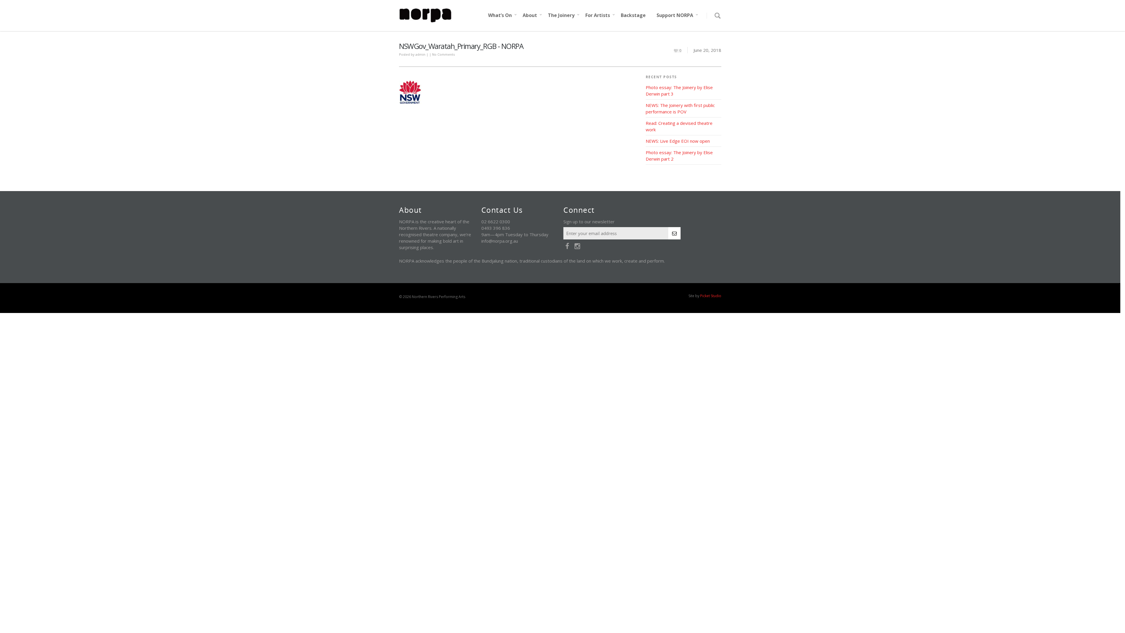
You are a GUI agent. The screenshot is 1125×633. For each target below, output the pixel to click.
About (530, 15)
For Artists (597, 15)
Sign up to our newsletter (589, 221)
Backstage (633, 15)
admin (420, 54)
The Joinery (561, 15)
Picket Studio (710, 295)
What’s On (500, 15)
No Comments (443, 54)
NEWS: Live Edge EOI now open (678, 141)
